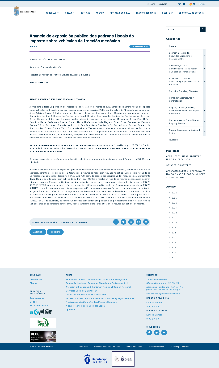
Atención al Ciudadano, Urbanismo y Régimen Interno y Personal (184, 81)
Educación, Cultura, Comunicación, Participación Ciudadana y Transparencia (183, 68)
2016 (174, 242)
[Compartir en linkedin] (131, 222)
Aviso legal (83, 346)
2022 (174, 212)
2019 (174, 227)
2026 (174, 192)
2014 (174, 252)
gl (203, 4)
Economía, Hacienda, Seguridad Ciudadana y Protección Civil (180, 55)
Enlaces (151, 4)
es (193, 4)
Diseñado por (176, 346)
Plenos (33, 283)
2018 (174, 232)
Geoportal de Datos (190, 13)
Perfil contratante (39, 305)
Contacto (163, 4)
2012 (174, 257)
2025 (174, 197)
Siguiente (55, 232)
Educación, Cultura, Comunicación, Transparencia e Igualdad (97, 279)
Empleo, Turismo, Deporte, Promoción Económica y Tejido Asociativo (184, 110)
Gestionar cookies (156, 346)
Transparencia (144, 13)
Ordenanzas (36, 279)
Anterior (37, 232)
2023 (174, 207)
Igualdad (173, 139)
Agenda (100, 13)
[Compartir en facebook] (116, 222)
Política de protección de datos (106, 346)
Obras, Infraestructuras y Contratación (86, 294)
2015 (174, 247)
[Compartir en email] (146, 222)
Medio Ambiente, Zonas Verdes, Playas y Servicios (91, 301)
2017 (174, 237)
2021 (174, 217)
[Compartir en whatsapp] (138, 222)
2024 (174, 202)
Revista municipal (120, 13)
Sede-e (166, 13)
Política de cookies (134, 346)
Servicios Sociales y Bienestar (183, 91)
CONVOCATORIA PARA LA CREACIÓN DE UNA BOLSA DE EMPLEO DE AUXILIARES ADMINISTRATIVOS (185, 174)
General (173, 46)
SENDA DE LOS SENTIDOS (178, 165)
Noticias (85, 13)
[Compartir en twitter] (123, 222)
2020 (174, 222)
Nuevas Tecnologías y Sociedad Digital (85, 305)
